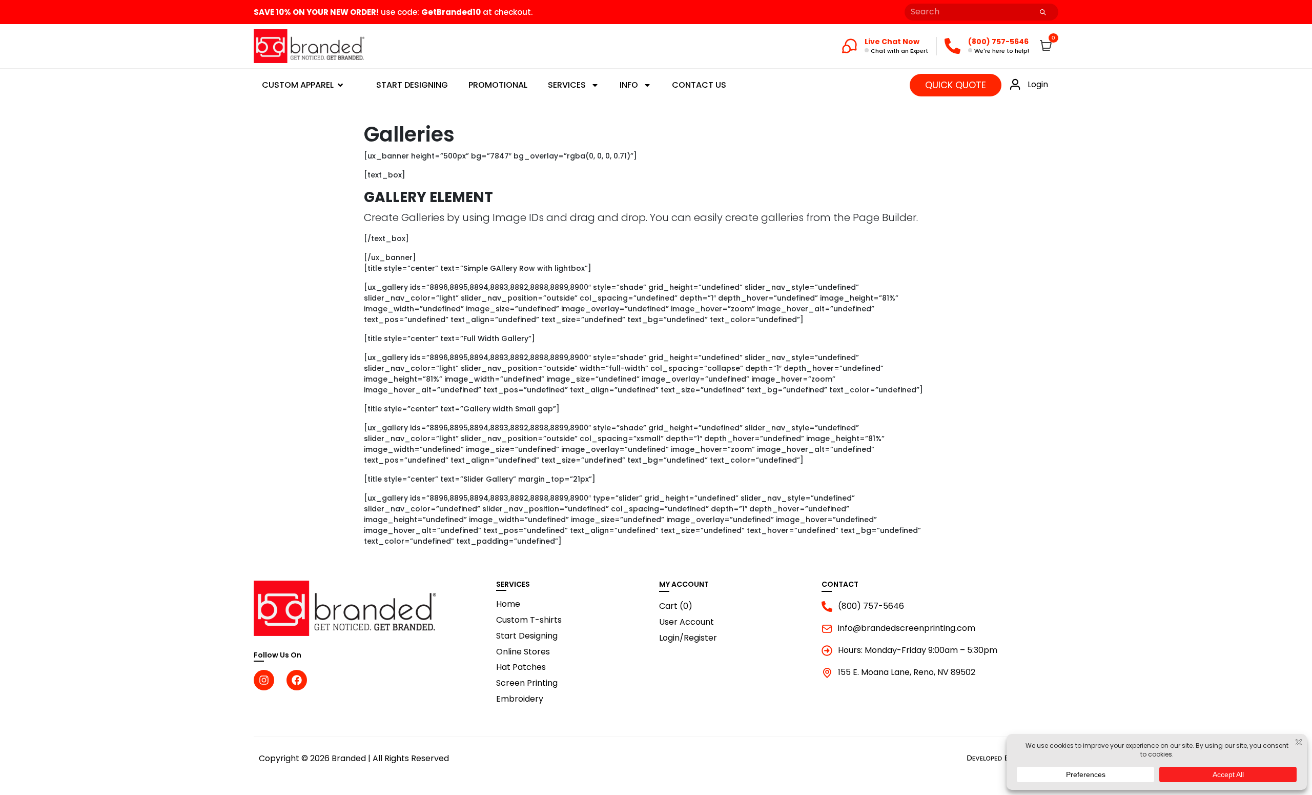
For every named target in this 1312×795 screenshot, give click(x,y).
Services (567, 85)
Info (629, 85)
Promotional (497, 85)
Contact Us (699, 85)
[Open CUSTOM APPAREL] (340, 85)
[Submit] (1043, 12)
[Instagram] (264, 680)
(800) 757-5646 (871, 606)
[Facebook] (296, 680)
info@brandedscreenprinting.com (906, 628)
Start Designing (412, 85)
